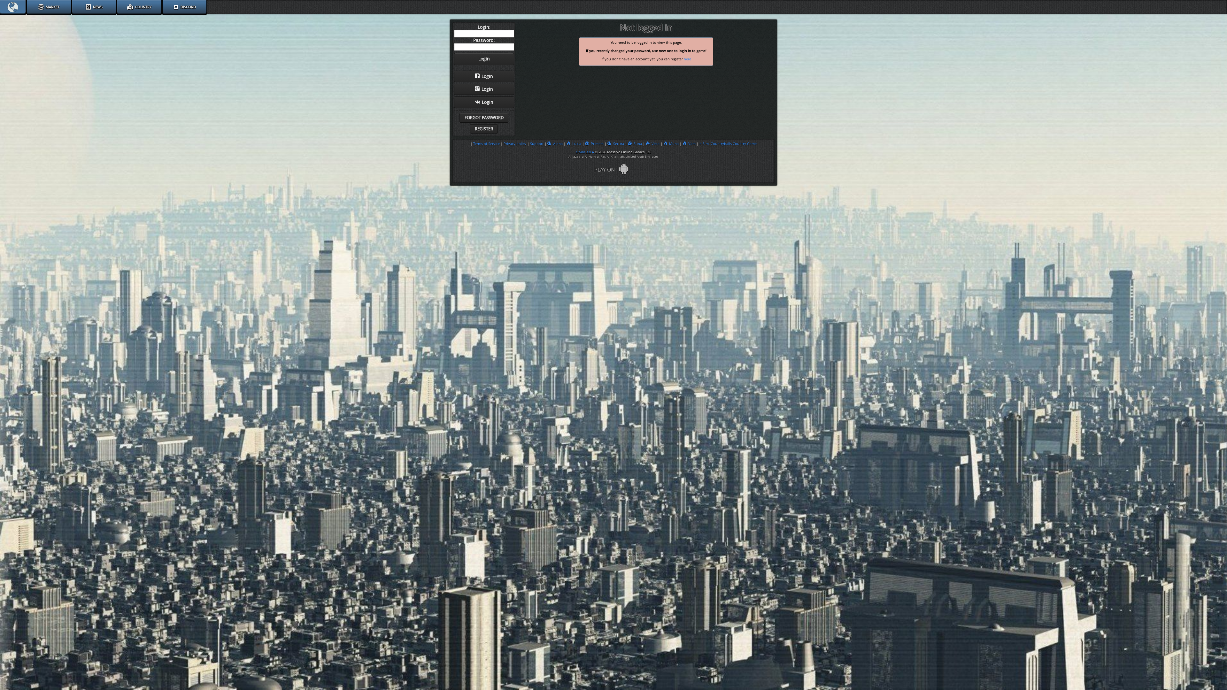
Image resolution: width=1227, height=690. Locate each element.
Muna (674, 144)
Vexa (656, 144)
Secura (618, 144)
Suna (638, 144)
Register (484, 128)
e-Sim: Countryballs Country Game (728, 144)
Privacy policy (515, 144)
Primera (597, 144)
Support (537, 144)
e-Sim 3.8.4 (585, 152)
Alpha (558, 144)
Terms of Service (486, 144)
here (687, 59)
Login (487, 76)
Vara (692, 144)
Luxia (576, 144)
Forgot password (484, 117)
